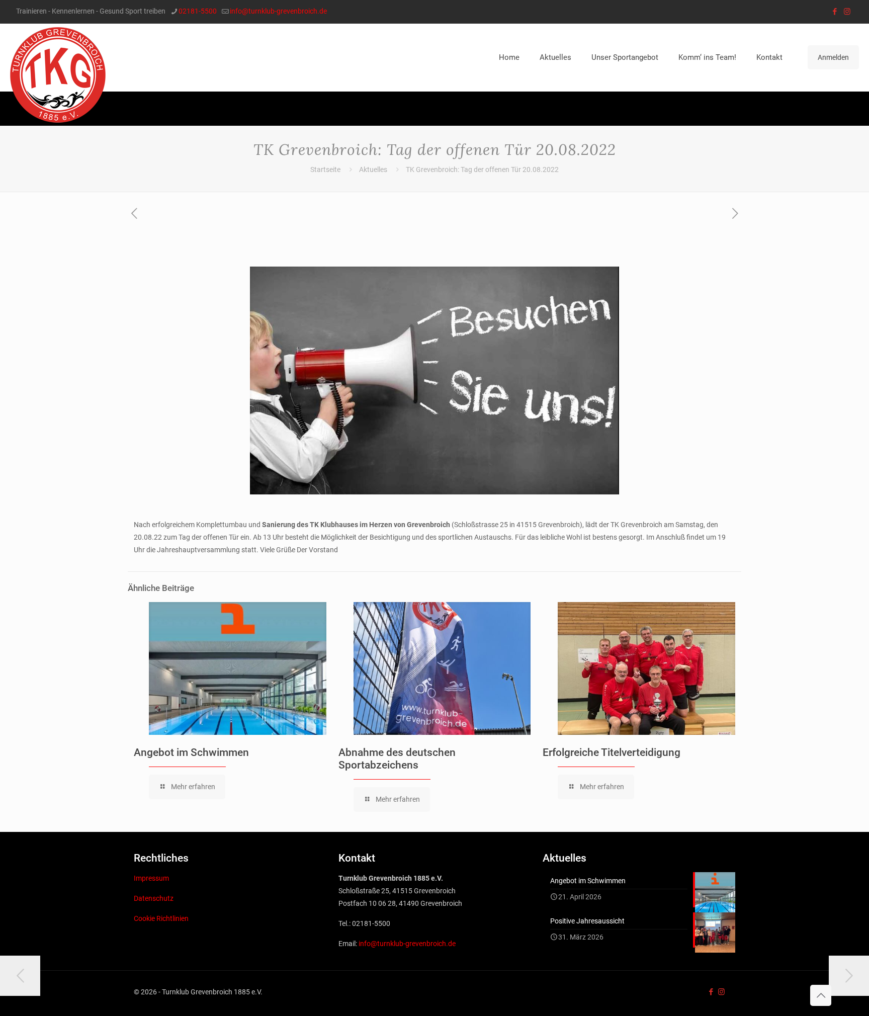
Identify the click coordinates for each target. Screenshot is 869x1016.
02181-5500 (198, 11)
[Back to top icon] (820, 995)
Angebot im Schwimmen (191, 752)
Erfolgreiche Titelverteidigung (611, 752)
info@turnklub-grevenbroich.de (278, 11)
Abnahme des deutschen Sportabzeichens (397, 758)
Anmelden (833, 57)
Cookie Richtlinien (161, 918)
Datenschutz (153, 898)
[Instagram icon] (847, 11)
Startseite (325, 169)
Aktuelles (373, 169)
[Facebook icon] (834, 11)
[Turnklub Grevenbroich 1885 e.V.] (58, 75)
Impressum (151, 878)
